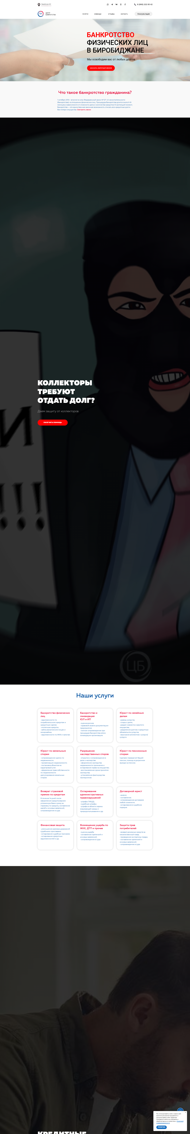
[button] (143, 14)
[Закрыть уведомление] (186, 1112)
